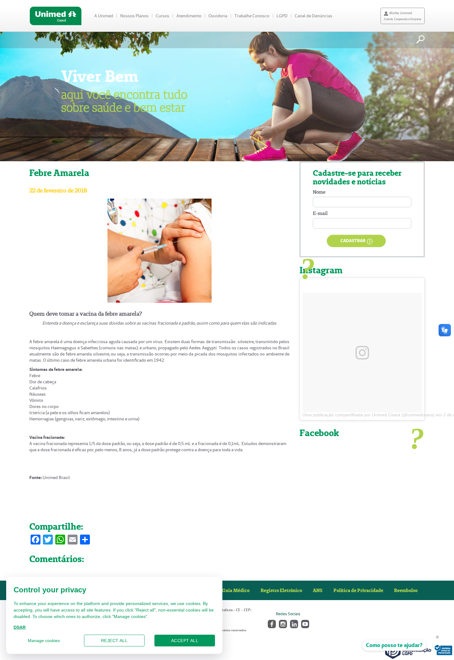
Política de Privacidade (358, 590)
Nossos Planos (134, 16)
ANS (317, 590)
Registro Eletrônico (281, 590)
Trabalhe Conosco (251, 16)
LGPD (282, 16)
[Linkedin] (293, 623)
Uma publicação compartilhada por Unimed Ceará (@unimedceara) (368, 414)
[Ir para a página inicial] (55, 16)
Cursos (162, 16)
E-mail (320, 213)
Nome (319, 192)
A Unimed (103, 16)
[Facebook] (271, 623)
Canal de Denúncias (313, 16)
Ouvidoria (217, 16)
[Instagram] (282, 623)
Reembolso (406, 590)
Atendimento (188, 16)
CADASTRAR (352, 240)
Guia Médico (236, 590)
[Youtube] (305, 623)
